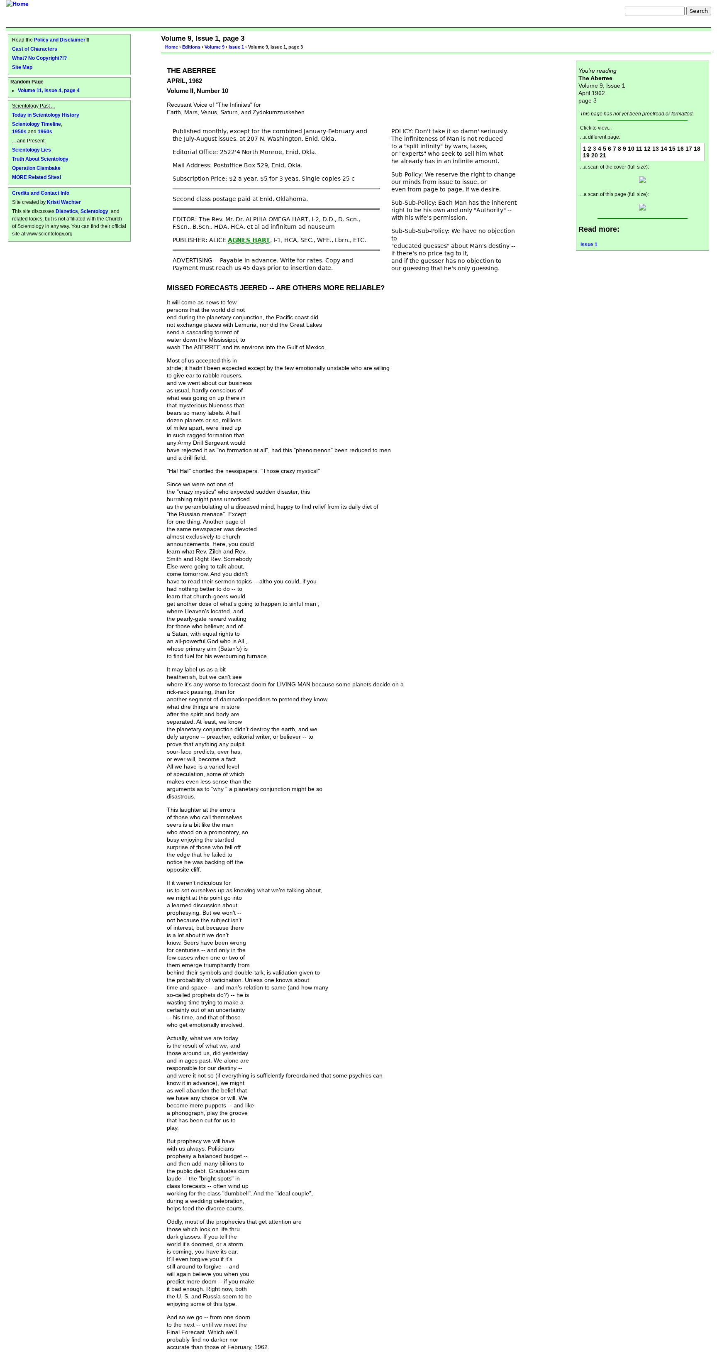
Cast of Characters (34, 48)
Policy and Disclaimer (59, 39)
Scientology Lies (31, 149)
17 (688, 148)
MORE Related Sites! (36, 177)
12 (647, 148)
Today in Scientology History (45, 115)
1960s (45, 131)
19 (586, 155)
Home (171, 46)
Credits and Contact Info (40, 193)
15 (672, 148)
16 (680, 148)
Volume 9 (214, 46)
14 (664, 148)
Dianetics (67, 211)
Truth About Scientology (40, 159)
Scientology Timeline (36, 124)
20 (594, 155)
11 (639, 148)
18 (697, 148)
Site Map (22, 67)
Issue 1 (236, 46)
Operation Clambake (36, 168)
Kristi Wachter (64, 202)
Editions (191, 46)
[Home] (17, 3)
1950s (19, 131)
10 (631, 148)
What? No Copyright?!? (39, 58)
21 (603, 155)
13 (655, 148)
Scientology (94, 211)
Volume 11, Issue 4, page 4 (49, 90)
